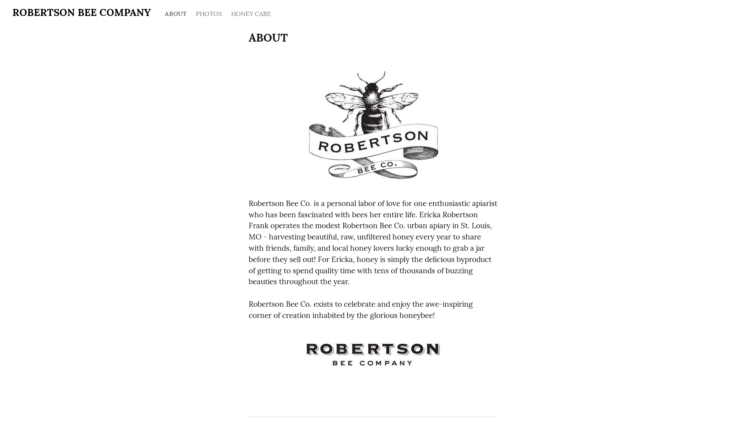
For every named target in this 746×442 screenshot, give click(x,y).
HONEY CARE (251, 13)
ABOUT (175, 13)
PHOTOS (209, 13)
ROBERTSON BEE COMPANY (81, 12)
